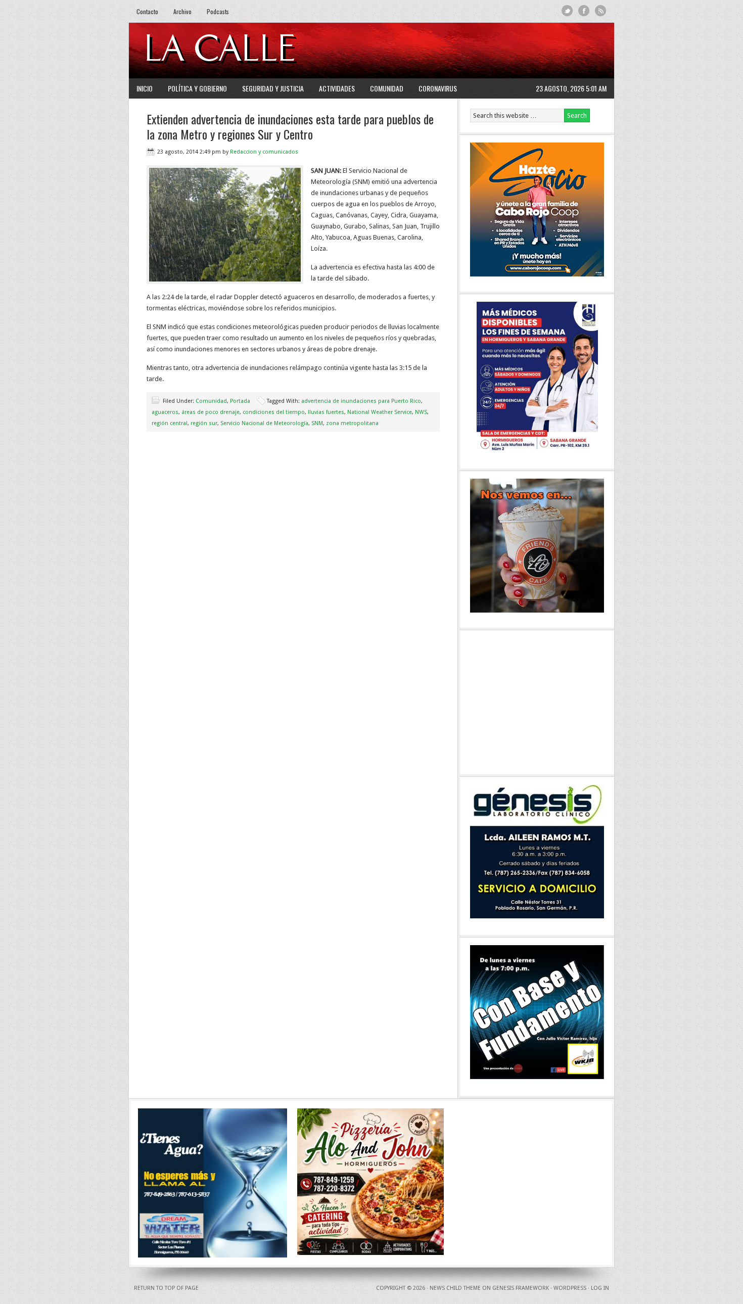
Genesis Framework (520, 1288)
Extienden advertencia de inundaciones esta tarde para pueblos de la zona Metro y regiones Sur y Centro (290, 126)
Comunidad (386, 88)
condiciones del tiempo (274, 412)
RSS (601, 11)
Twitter (567, 11)
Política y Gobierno (197, 88)
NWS (421, 412)
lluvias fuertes (326, 412)
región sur (204, 423)
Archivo (182, 11)
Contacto (147, 11)
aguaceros (165, 412)
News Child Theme (455, 1288)
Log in (600, 1288)
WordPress (569, 1288)
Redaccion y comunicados (264, 152)
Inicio (144, 88)
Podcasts (218, 11)
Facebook (584, 11)
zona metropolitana (352, 423)
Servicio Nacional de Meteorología (264, 423)
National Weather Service (379, 412)
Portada (240, 401)
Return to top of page (166, 1288)
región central (170, 423)
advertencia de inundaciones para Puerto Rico (361, 401)
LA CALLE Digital (246, 50)
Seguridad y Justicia (273, 88)
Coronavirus (438, 88)
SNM (317, 423)
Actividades (337, 88)
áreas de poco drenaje (210, 412)
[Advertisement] (483, 50)
